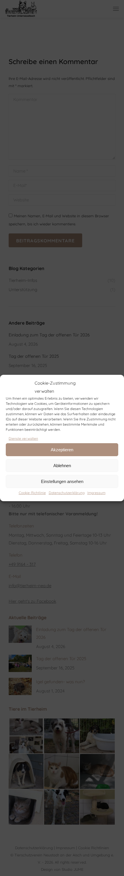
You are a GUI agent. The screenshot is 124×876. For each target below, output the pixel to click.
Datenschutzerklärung (66, 493)
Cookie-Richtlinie (32, 493)
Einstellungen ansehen (62, 481)
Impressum (96, 493)
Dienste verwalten (23, 438)
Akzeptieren (62, 449)
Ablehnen (62, 465)
